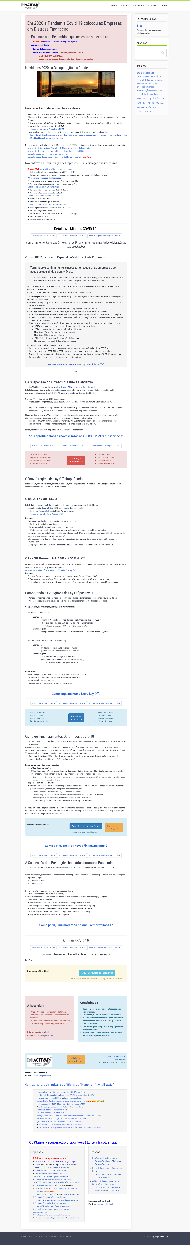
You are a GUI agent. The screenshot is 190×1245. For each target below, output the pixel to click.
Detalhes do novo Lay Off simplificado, (44, 187)
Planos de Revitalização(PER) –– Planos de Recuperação (57, 1194)
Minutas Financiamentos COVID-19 (72, 236)
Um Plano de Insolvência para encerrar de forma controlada (57, 1200)
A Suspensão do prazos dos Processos (44, 178)
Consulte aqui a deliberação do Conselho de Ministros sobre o (59, 157)
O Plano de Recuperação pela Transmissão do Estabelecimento (57, 1218)
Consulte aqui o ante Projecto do (47, 129)
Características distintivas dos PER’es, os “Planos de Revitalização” (69, 1085)
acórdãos (149, 72)
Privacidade (26, 1236)
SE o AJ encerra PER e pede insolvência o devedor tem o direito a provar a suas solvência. (70, 1128)
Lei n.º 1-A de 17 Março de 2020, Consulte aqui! (75, 387)
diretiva (162, 80)
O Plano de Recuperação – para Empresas (51, 1197)
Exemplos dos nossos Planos (86, 826)
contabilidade (144, 80)
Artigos (125, 5)
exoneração (143, 90)
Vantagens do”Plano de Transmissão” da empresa (53, 1215)
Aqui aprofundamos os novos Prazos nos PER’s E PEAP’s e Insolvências (76, 436)
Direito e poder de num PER (51, 1112)
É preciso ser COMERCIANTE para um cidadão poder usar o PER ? (62, 1104)
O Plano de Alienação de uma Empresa (49, 1203)
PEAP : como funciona (102, 1158)
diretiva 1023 (142, 83)
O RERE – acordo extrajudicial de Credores (51, 1167)
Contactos (39, 1236)
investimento (142, 98)
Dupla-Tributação (153, 84)
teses (157, 107)
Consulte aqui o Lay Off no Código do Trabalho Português (50, 570)
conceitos (155, 76)
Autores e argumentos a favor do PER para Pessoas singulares (61, 1107)
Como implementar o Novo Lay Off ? (76, 694)
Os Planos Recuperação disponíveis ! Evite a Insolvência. (73, 1142)
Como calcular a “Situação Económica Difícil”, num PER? (61, 1092)
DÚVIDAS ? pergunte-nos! (76, 1059)
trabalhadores (144, 111)
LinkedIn (49, 1035)
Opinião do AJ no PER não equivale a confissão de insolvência (60, 1125)
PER (144, 103)
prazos (161, 103)
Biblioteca (139, 5)
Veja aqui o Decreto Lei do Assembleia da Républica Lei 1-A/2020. (56, 151)
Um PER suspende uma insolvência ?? (53, 1110)
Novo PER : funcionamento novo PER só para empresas (56, 1182)
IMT (157, 94)
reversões (147, 107)
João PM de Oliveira (116, 1056)
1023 (138, 73)
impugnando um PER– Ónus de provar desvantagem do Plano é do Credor (69, 1115)
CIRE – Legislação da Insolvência (97, 972)
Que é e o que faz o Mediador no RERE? (49, 1173)
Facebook (40, 1035)
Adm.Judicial (143, 76)
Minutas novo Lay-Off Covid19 (43, 236)
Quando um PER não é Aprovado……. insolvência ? (59, 1121)
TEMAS (114, 5)
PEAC (100, 1101)
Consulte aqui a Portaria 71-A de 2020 (46, 514)
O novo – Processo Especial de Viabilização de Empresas (65, 257)
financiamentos (156, 90)
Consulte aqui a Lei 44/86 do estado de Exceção (48, 154)
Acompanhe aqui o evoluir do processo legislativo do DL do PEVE (76, 364)
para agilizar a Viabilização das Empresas (51, 169)
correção (66, 508)
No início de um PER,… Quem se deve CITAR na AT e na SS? (62, 1118)
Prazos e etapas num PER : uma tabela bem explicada (59, 1098)
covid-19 (155, 80)
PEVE (148, 103)
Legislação (153, 98)
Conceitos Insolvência (76, 718)
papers (162, 98)
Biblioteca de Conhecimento (58, 1236)
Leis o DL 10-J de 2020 (74, 867)
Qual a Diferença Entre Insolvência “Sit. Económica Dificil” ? (66, 1095)
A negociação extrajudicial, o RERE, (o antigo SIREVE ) (54, 1179)
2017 (142, 73)
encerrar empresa (145, 86)
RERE (139, 107)
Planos (152, 5)
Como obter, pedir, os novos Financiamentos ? (76, 846)
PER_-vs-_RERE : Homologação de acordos (51, 1176)
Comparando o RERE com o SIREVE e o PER (51, 1171)
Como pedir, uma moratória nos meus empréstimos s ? (76, 925)
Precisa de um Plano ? (114, 828)
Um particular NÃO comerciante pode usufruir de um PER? (62, 1101)
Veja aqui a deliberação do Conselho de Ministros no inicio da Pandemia (59, 148)
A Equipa (164, 5)
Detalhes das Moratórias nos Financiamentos (47, 204)
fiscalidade (143, 94)
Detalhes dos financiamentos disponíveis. (46, 195)
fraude (153, 94)
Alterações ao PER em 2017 (45, 1185)
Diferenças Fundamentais (76, 460)
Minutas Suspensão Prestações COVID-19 (104, 236)
